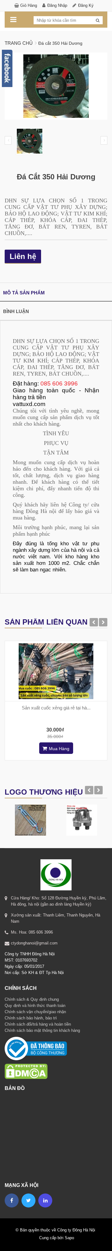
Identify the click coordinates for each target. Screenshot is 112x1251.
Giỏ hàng (28, 5)
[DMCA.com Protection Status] (26, 1063)
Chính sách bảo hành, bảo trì (31, 1018)
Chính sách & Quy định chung (32, 999)
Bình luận (16, 311)
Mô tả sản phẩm (24, 292)
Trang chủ (19, 43)
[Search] (98, 20)
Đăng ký (86, 5)
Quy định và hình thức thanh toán (35, 1005)
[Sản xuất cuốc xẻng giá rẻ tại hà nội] (56, 671)
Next (103, 140)
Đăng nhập (57, 5)
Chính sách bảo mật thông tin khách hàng (42, 1030)
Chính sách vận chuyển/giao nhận (35, 1011)
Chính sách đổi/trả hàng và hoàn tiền (38, 1024)
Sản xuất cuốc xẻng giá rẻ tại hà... (56, 707)
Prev (8, 140)
